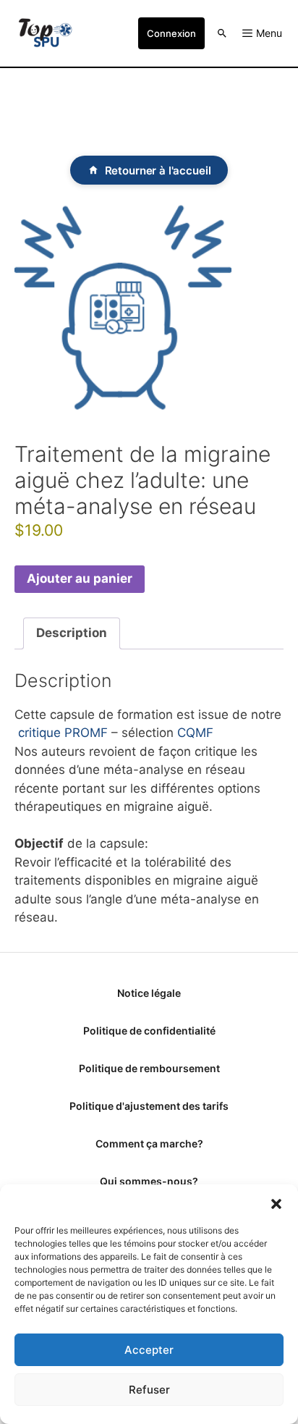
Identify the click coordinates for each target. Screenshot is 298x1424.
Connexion (171, 33)
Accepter (149, 1350)
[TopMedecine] (45, 33)
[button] (276, 1202)
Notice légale (149, 993)
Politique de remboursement (149, 1068)
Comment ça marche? (149, 1143)
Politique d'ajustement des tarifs (149, 1106)
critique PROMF (63, 732)
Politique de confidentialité (149, 1030)
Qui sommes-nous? (149, 1181)
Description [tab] (71, 632)
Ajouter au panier (79, 578)
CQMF (195, 732)
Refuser (149, 1389)
